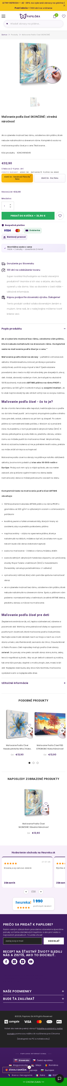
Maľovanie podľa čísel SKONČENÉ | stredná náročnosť (33, 825)
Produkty (14, 35)
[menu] (3, 16)
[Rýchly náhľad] (29, 730)
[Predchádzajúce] (26, 891)
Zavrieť (64, 5)
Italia (40, 1075)
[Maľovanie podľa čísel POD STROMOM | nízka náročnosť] (49, 724)
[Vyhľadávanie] (7, 24)
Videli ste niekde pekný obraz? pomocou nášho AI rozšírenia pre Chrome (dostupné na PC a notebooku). (33, 1033)
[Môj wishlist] (63, 16)
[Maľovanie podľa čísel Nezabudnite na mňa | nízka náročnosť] (17, 724)
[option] (33, 63)
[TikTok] (23, 962)
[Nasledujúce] (40, 891)
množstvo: (7, 198)
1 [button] (29, 763)
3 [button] (37, 763)
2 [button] (33, 763)
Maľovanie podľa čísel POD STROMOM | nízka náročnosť (50, 747)
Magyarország (18, 1065)
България (47, 1070)
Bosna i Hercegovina (19, 1075)
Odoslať (54, 941)
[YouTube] (31, 962)
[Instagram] (14, 962)
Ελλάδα (54, 1075)
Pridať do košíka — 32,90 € (28, 215)
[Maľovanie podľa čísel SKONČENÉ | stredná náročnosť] (33, 802)
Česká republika (43, 1060)
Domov (4, 35)
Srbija (36, 1065)
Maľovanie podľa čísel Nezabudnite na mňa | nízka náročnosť (17, 747)
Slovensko (21, 1060)
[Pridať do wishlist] (60, 216)
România (51, 1065)
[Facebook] (6, 962)
